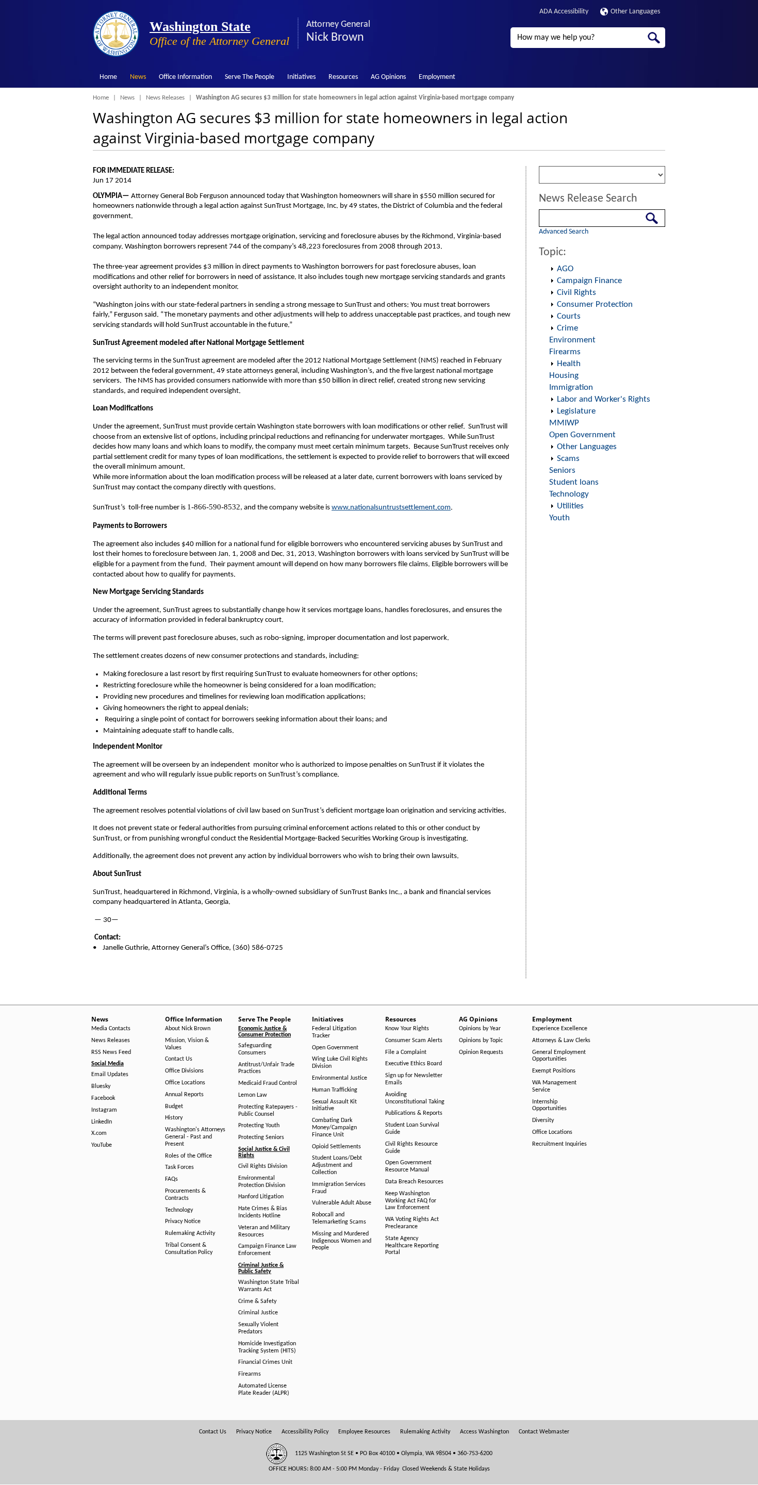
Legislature (576, 411)
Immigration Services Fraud (339, 1188)
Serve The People (249, 77)
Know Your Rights (407, 1029)
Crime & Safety (257, 1301)
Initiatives (301, 77)
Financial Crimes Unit (265, 1362)
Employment (437, 77)
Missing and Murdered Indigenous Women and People (341, 1241)
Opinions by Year (480, 1029)
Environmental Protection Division (261, 1182)
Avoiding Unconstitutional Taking (414, 1098)
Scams (568, 458)
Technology (569, 494)
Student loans (574, 482)
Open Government (582, 435)
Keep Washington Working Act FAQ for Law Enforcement (410, 1201)
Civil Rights (576, 292)
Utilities (570, 506)
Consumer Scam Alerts (413, 1040)
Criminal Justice (258, 1313)
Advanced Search (563, 232)
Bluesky (100, 1086)
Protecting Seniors (261, 1137)
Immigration (571, 387)
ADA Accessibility (563, 11)
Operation (551, 269)
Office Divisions (184, 1071)
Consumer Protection (595, 304)
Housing (564, 375)
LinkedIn (101, 1122)
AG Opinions (388, 77)
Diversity (543, 1120)
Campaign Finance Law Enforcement (267, 1250)
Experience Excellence (559, 1029)
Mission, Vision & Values (187, 1044)
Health (569, 363)
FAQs (171, 1179)
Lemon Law (252, 1095)
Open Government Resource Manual (408, 1166)
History (174, 1118)
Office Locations (185, 1083)
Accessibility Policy (305, 1432)
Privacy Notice (183, 1221)
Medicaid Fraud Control (267, 1083)
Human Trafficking (334, 1090)
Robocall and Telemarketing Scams (339, 1218)
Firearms (565, 352)
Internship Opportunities (549, 1105)
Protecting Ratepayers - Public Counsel (268, 1110)
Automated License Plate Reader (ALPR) (263, 1389)
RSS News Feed (111, 1052)
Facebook (103, 1098)
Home (108, 77)
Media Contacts (110, 1029)
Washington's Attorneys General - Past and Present (195, 1137)
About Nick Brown (187, 1029)
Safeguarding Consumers (255, 1049)
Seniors (562, 470)
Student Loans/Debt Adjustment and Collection (337, 1165)
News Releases (165, 97)
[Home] (116, 33)
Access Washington (484, 1432)
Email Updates (109, 1074)
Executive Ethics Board (413, 1064)
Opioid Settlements (336, 1147)
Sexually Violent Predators (258, 1328)
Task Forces (179, 1167)
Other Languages (635, 11)
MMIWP (564, 423)
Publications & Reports (413, 1113)
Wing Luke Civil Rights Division (340, 1062)
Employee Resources (364, 1432)
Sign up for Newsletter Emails (413, 1079)
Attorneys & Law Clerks (561, 1040)
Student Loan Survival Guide (412, 1128)
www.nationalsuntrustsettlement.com (391, 508)
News (138, 77)
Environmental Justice (339, 1078)
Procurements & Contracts (185, 1194)
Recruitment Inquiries (559, 1144)
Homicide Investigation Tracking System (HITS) (267, 1347)
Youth (559, 518)
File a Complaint (405, 1052)
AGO (565, 269)
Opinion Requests (481, 1052)
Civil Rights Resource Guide (411, 1147)
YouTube (101, 1145)
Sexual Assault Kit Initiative (334, 1105)
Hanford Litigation (261, 1197)
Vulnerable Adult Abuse (341, 1203)
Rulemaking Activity (190, 1233)
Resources (343, 77)
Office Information (185, 77)
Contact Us (178, 1059)
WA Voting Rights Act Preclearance (412, 1223)
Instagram (104, 1110)
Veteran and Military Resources (264, 1231)
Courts (569, 316)
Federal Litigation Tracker (334, 1032)
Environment (572, 340)
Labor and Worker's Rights (603, 399)
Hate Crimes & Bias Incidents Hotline (262, 1212)
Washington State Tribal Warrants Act (268, 1286)
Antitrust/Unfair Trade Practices (266, 1068)
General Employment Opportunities (559, 1056)
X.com (99, 1133)
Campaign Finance (589, 280)
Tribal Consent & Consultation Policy (188, 1249)
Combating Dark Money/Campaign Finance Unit (334, 1127)
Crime (567, 328)
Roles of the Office (188, 1156)
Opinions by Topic (481, 1040)
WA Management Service (554, 1086)
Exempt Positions (553, 1071)
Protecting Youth (258, 1126)
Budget (174, 1106)
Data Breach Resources (414, 1182)
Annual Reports (184, 1095)
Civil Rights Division (262, 1166)
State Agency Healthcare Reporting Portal (412, 1245)
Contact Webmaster (544, 1432)
